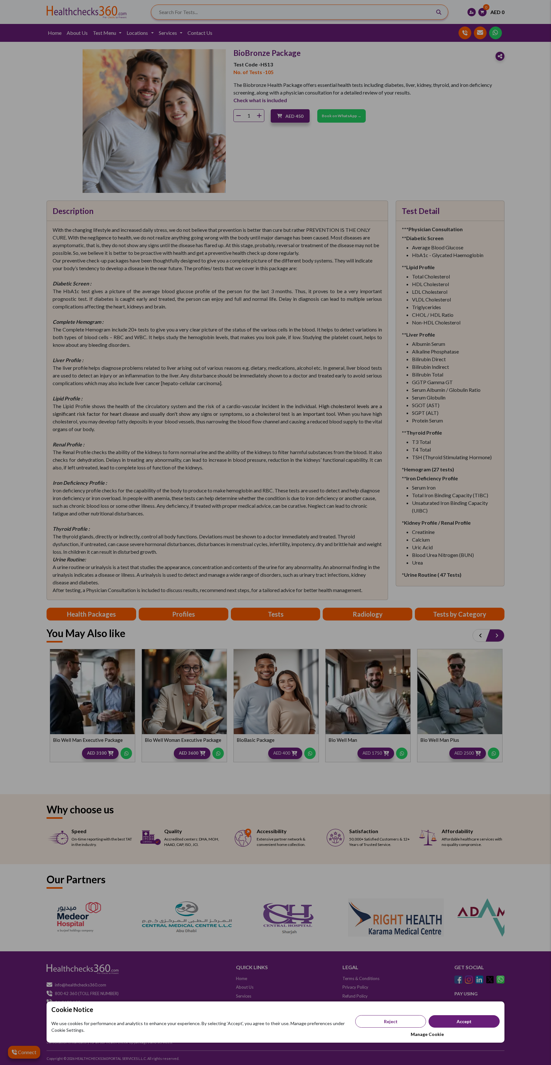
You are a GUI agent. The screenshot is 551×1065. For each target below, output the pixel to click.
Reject (391, 1021)
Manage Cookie (427, 1034)
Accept (464, 1021)
